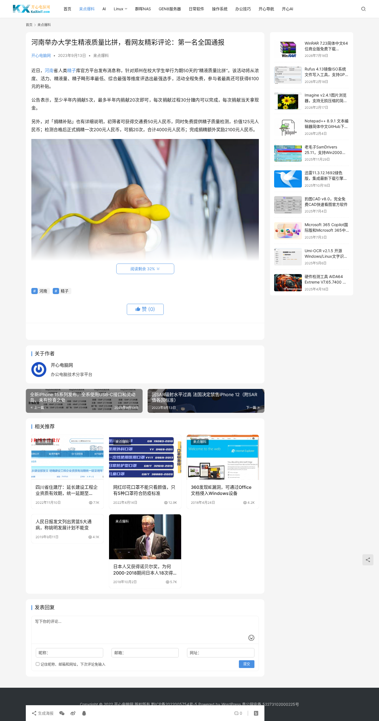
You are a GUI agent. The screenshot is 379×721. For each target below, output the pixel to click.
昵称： (44, 652)
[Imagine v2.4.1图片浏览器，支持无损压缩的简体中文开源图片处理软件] (288, 101)
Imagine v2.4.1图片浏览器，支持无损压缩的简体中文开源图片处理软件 (326, 100)
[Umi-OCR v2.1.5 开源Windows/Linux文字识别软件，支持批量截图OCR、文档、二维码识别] (288, 256)
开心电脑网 (41, 55)
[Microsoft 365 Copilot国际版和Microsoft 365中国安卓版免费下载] (288, 231)
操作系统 (220, 8)
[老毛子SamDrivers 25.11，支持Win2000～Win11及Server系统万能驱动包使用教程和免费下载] (288, 153)
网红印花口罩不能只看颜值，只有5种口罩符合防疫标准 (144, 490)
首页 (67, 8)
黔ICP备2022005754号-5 (174, 704)
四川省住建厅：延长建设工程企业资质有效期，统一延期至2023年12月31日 (67, 490)
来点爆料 (87, 8)
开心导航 (266, 8)
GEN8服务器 (170, 8)
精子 (71, 70)
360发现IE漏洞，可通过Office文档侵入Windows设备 (221, 490)
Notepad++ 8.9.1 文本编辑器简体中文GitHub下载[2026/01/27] (326, 126)
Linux (118, 8)
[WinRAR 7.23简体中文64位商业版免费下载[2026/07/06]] (288, 49)
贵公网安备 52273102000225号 (270, 704)
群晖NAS (143, 8)
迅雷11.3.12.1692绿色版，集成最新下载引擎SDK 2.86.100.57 (324, 178)
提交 (246, 664)
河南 (49, 70)
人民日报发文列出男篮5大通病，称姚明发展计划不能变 (64, 524)
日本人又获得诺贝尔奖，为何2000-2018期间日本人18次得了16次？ (143, 570)
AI (104, 8)
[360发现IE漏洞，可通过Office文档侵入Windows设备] (223, 457)
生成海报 (45, 713)
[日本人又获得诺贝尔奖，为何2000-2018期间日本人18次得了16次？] (145, 536)
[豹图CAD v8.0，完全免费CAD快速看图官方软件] (288, 205)
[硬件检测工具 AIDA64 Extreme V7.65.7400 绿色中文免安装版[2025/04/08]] (288, 283)
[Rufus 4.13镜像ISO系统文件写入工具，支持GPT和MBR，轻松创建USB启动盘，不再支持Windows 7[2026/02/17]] (288, 75)
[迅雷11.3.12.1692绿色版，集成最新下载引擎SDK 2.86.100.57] (288, 179)
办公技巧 (243, 8)
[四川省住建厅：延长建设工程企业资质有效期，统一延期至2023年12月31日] (67, 457)
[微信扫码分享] (62, 713)
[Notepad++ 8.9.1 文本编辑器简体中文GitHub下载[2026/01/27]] (288, 127)
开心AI (287, 8)
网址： (195, 652)
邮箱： (120, 652)
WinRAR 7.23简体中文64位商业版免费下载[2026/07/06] (326, 48)
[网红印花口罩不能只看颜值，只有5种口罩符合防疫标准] (145, 457)
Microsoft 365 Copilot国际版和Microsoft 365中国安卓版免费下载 (326, 230)
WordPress (231, 704)
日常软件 (196, 8)
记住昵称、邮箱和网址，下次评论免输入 (72, 664)
